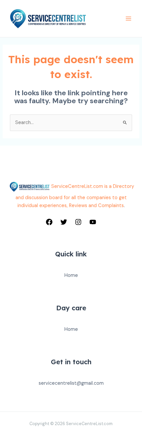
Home (71, 275)
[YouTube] (92, 222)
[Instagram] (78, 222)
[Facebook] (49, 222)
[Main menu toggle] (128, 18)
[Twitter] (63, 222)
